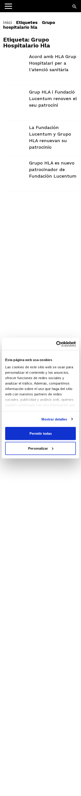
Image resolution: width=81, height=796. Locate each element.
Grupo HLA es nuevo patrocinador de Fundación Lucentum (52, 169)
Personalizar (38, 448)
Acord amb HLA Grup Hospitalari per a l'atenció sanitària (52, 63)
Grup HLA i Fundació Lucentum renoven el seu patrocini (53, 98)
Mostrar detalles (54, 419)
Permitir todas (40, 433)
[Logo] (31, 8)
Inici (7, 22)
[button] (74, 7)
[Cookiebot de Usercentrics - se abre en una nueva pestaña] (57, 344)
